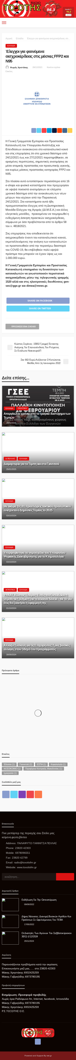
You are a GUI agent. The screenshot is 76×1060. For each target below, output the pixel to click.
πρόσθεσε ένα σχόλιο (23, 326)
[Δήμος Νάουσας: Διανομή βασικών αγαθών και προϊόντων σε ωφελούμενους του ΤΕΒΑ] (10, 921)
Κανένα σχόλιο (53, 67)
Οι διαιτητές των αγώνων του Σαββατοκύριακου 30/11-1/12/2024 (47, 935)
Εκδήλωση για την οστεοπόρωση (39, 899)
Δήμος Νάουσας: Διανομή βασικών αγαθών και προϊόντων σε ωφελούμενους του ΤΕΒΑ (46, 918)
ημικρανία (10, 773)
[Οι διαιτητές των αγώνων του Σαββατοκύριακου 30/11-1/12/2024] (10, 938)
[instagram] (22, 794)
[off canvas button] (4, 22)
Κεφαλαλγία (58, 764)
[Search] (71, 22)
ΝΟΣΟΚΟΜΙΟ (12, 768)
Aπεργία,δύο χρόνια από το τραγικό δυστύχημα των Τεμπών (37, 415)
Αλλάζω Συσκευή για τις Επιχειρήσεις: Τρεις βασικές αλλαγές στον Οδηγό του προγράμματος (37, 647)
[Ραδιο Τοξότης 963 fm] (32, 7)
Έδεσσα (9, 764)
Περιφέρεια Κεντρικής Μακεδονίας (43, 768)
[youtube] (30, 794)
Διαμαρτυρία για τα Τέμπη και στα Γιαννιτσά (31, 464)
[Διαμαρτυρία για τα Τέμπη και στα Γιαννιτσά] (38, 452)
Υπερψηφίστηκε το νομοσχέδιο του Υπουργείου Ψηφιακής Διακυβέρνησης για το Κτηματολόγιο (34, 554)
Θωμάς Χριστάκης (19, 67)
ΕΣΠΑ (41, 764)
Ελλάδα (11, 46)
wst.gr (49, 1056)
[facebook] (6, 794)
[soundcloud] (38, 794)
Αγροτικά (10, 590)
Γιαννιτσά (26, 764)
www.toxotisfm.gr (27, 867)
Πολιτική (22, 408)
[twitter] (14, 794)
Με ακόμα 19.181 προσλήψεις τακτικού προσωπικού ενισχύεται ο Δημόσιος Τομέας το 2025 (37, 508)
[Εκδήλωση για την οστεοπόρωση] (10, 904)
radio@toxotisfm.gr (25, 862)
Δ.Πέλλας (10, 459)
